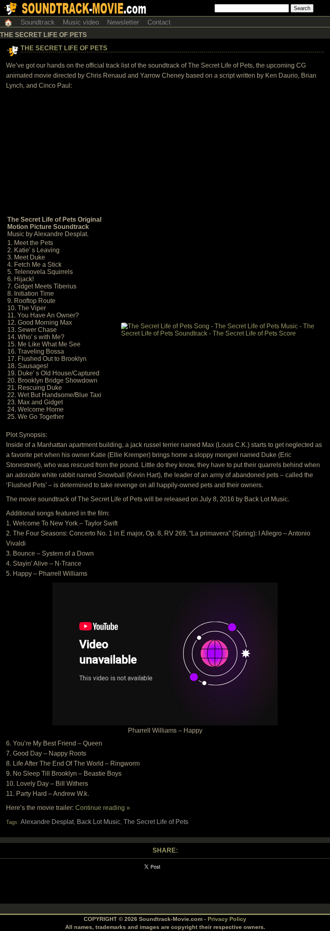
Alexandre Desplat (47, 821)
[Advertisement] (165, 153)
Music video (81, 22)
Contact (159, 22)
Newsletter (123, 22)
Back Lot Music (98, 821)
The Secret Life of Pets (64, 48)
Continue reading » (102, 807)
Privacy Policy (227, 919)
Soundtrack (38, 22)
